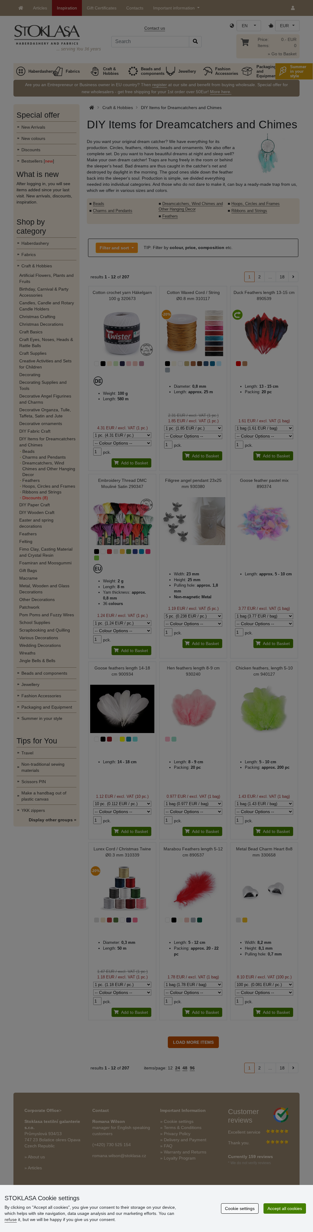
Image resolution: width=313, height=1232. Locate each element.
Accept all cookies (284, 1208)
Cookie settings (240, 1208)
